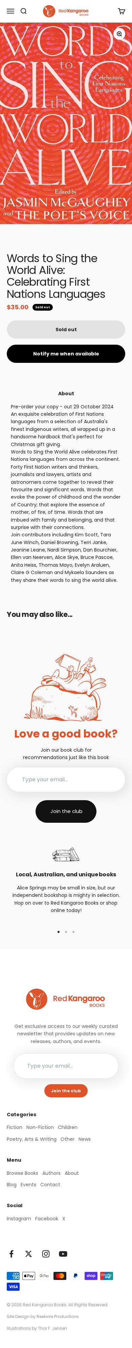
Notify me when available (66, 353)
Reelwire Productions (58, 1316)
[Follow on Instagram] (45, 1253)
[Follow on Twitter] (28, 1253)
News (85, 1139)
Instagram (19, 1218)
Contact (50, 1184)
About (72, 1173)
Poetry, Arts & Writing (32, 1139)
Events (28, 1184)
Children (68, 1127)
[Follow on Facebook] (11, 1253)
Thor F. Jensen (52, 1328)
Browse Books (22, 1173)
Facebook (46, 1218)
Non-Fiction (40, 1127)
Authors (51, 1173)
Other (67, 1139)
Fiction (14, 1127)
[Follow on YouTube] (63, 1253)
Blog (12, 1184)
